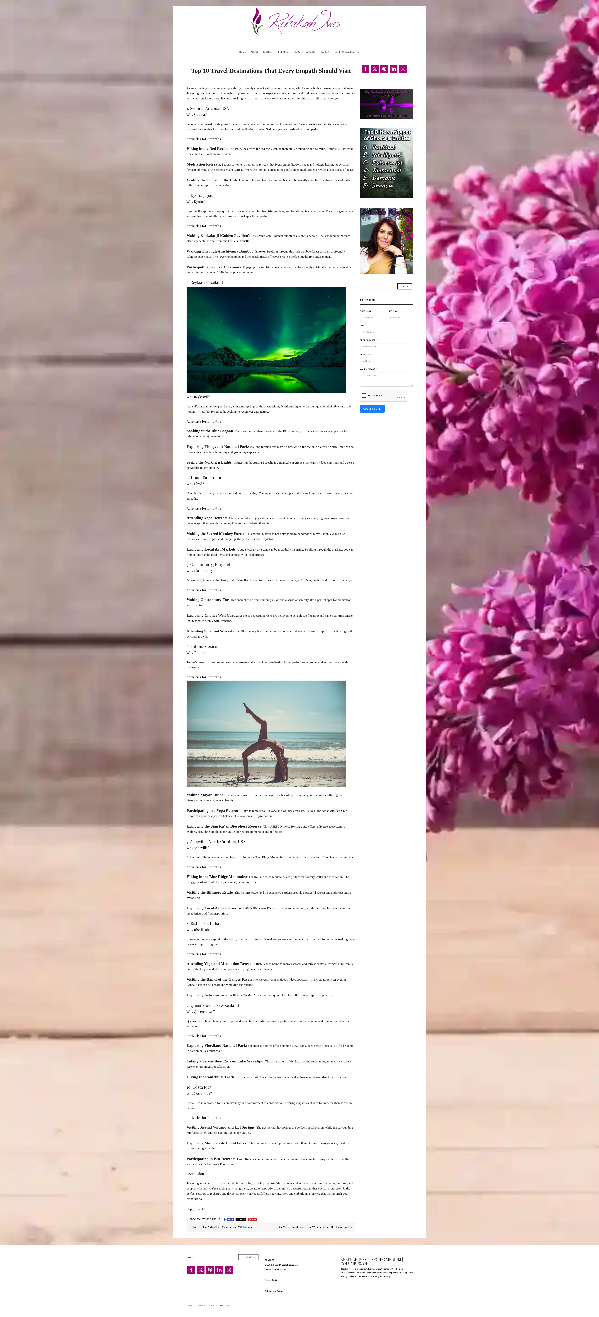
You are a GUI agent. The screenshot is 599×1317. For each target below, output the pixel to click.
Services (283, 52)
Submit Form (372, 409)
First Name (365, 311)
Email (362, 325)
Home (242, 52)
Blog (297, 52)
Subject (364, 354)
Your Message (367, 369)
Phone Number (367, 340)
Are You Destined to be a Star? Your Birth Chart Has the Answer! (314, 1227)
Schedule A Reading (347, 52)
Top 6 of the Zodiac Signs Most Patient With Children (222, 1227)
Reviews (325, 52)
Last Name (393, 311)
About (254, 52)
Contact (268, 52)
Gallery (310, 52)
